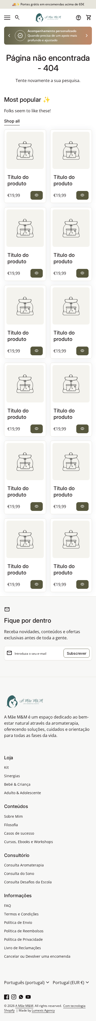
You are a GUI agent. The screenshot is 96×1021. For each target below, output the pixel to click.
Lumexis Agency (43, 1010)
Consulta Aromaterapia (24, 865)
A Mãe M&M (24, 1006)
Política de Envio (18, 922)
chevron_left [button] (9, 36)
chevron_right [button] (87, 36)
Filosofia (11, 824)
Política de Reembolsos (24, 930)
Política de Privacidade (23, 939)
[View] (25, 150)
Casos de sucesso (19, 833)
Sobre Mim (13, 816)
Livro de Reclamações (22, 947)
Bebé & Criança (17, 784)
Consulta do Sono (19, 873)
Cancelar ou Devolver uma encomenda (37, 956)
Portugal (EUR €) (71, 982)
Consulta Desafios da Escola (28, 882)
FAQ (7, 905)
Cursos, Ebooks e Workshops (28, 841)
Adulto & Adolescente (22, 792)
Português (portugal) (27, 982)
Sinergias (12, 775)
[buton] (27, 982)
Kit (6, 767)
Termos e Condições (21, 914)
